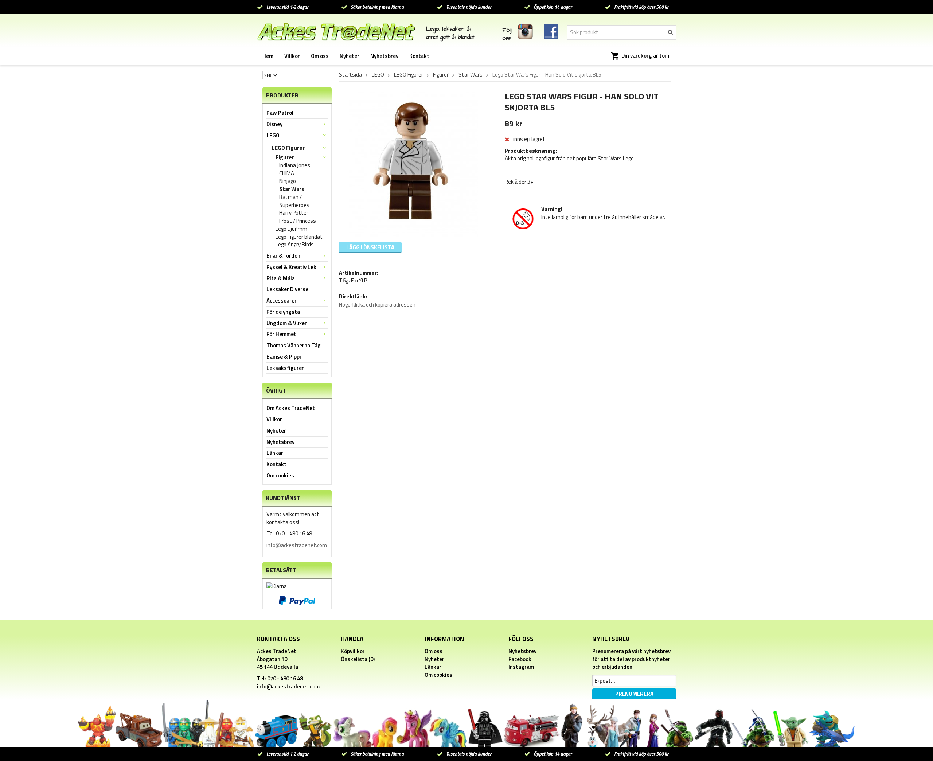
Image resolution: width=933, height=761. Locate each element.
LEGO (273, 135)
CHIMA (286, 173)
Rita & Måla (280, 278)
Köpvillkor (353, 651)
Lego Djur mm (291, 229)
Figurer (285, 157)
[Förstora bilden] (413, 163)
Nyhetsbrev (384, 56)
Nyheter (349, 56)
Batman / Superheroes (294, 201)
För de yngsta (283, 312)
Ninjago (287, 181)
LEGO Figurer (288, 148)
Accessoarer (281, 300)
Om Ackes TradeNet (290, 408)
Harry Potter (293, 213)
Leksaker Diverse (287, 289)
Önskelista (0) (358, 659)
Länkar (274, 453)
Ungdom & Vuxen (287, 323)
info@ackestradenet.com (296, 545)
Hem (267, 56)
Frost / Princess (297, 221)
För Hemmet (281, 334)
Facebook (519, 659)
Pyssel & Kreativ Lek (291, 267)
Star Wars (291, 189)
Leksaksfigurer (285, 368)
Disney (274, 124)
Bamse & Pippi (283, 356)
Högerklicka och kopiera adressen (377, 304)
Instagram (521, 667)
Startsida (350, 75)
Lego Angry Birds (295, 245)
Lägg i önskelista (370, 247)
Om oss (320, 56)
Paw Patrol (279, 113)
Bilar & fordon (283, 255)
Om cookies (280, 475)
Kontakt (419, 56)
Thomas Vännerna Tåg (293, 345)
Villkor (292, 56)
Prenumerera (634, 694)
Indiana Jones (294, 165)
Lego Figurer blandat (299, 237)
